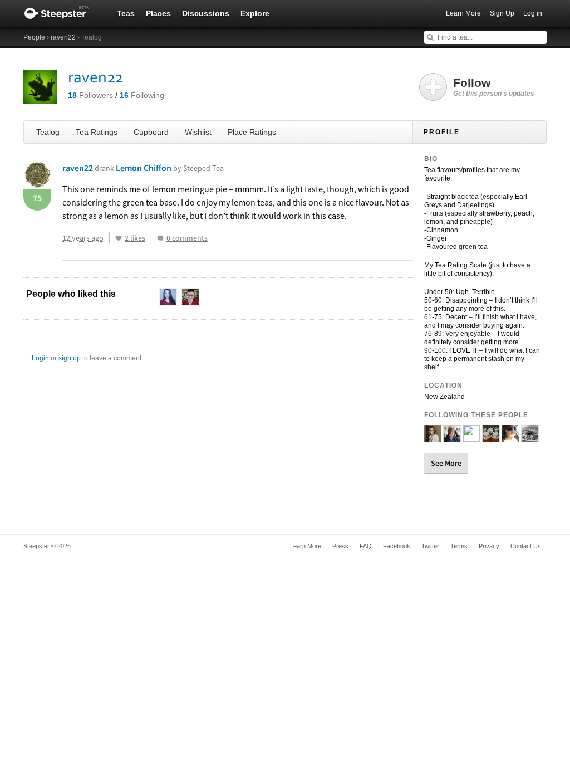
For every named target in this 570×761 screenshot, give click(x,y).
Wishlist (198, 132)
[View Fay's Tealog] (530, 437)
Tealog (48, 132)
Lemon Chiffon (170, 167)
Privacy (489, 546)
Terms (459, 546)
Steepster (62, 13)
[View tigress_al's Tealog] (491, 437)
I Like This (118, 238)
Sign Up (502, 13)
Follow (493, 86)
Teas (126, 13)
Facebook (396, 546)
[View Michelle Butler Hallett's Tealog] (452, 437)
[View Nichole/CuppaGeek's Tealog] (432, 437)
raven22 (63, 37)
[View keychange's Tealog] (471, 437)
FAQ (366, 546)
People (34, 37)
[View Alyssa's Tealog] (510, 437)
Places (158, 13)
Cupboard (151, 132)
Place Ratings (252, 132)
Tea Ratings (96, 132)
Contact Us (525, 546)
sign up (69, 358)
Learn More (463, 13)
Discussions (205, 13)
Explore (254, 13)
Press (340, 546)
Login (40, 358)
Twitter (430, 546)
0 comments (187, 238)
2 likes (135, 238)
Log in (532, 13)
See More (446, 463)
